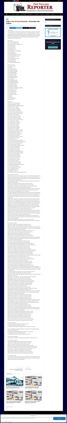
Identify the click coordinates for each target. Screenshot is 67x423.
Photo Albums (36, 14)
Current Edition (23, 14)
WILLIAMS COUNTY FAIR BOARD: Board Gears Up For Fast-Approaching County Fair (14, 387)
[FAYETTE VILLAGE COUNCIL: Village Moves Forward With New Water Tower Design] (14, 395)
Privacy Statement (9, 421)
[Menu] (6, 14)
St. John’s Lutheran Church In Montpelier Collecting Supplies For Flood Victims (32, 387)
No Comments (30, 25)
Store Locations (30, 14)
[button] (65, 415)
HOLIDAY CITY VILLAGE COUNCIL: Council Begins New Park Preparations (32, 402)
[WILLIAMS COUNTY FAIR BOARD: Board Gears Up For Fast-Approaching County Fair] (14, 381)
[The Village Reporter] (33, 7)
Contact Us (53, 14)
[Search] (60, 14)
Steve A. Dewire (28, 369)
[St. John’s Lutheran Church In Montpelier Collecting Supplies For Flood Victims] (33, 381)
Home (13, 14)
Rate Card (42, 14)
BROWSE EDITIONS (52, 47)
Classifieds (47, 14)
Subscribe (17, 14)
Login (46, 22)
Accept (59, 418)
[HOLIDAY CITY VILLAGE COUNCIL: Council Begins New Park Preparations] (33, 395)
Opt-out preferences (4, 421)
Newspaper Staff (9, 25)
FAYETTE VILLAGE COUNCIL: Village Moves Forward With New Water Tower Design (14, 402)
